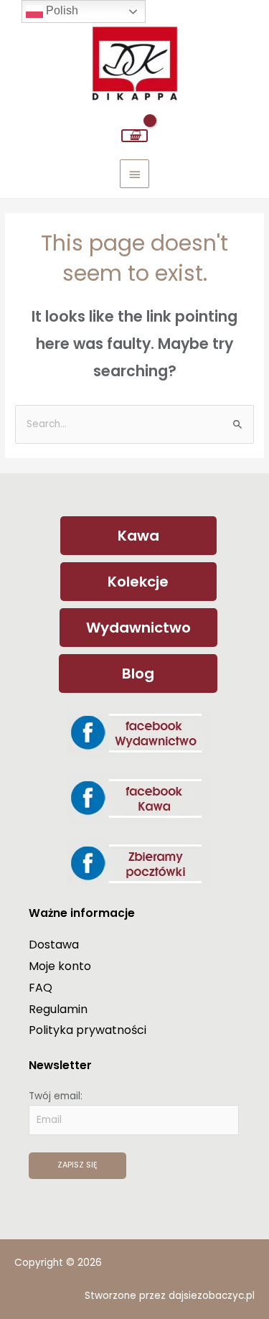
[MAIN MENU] (134, 173)
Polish (60, 10)
